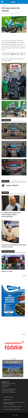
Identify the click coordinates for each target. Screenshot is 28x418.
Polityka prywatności (8, 397)
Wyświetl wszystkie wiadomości (18, 181)
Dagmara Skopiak (16, 13)
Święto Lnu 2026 (7, 271)
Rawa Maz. (4, 5)
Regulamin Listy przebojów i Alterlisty (12, 406)
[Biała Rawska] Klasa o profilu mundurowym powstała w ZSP (14, 150)
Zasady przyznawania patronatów (12, 409)
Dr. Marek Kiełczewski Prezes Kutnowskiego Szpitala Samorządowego (11, 214)
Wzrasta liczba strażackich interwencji (14, 168)
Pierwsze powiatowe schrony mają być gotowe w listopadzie (14, 132)
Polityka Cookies (7, 399)
